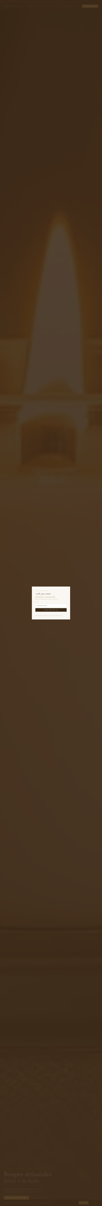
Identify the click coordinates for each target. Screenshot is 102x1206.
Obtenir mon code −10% (51, 610)
